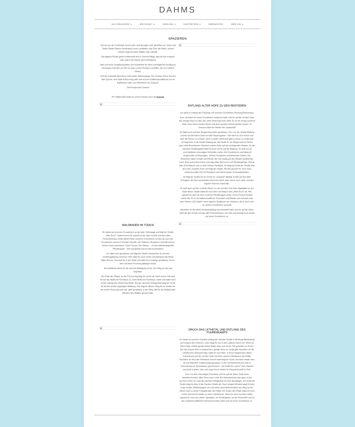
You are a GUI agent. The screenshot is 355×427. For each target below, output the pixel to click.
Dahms (177, 9)
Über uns (236, 24)
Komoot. (160, 97)
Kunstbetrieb (191, 24)
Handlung (168, 24)
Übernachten (216, 24)
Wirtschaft (146, 24)
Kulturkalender (121, 24)
